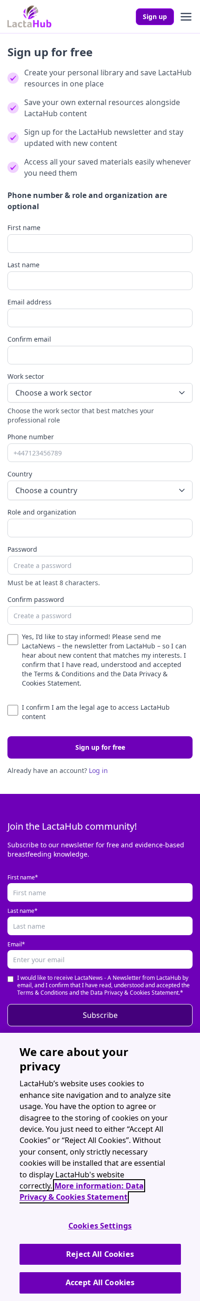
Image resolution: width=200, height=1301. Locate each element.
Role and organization (41, 512)
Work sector (25, 376)
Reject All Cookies (100, 1254)
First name (23, 227)
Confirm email (29, 339)
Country (19, 473)
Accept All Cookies (100, 1282)
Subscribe (100, 1015)
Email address (29, 301)
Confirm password (35, 599)
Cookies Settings (100, 1226)
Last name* (22, 911)
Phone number (30, 436)
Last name (23, 264)
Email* (16, 944)
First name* (22, 877)
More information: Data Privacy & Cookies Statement (82, 1191)
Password (22, 549)
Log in (98, 770)
